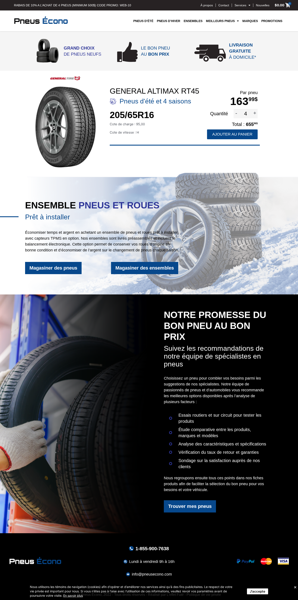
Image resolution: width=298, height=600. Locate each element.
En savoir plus (73, 595)
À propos (206, 5)
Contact (223, 5)
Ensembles (193, 21)
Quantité (219, 113)
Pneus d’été (143, 21)
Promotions (271, 21)
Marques (250, 21)
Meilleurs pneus (220, 21)
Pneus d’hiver (168, 21)
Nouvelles (262, 5)
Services (240, 5)
